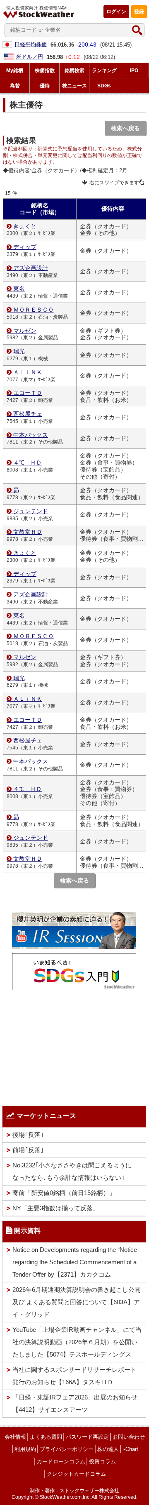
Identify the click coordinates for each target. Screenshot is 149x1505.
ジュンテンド (30, 511)
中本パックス (30, 435)
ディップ (24, 247)
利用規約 (25, 1449)
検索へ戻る (125, 128)
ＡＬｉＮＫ (27, 372)
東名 (19, 288)
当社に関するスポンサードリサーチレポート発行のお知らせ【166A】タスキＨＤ (74, 1375)
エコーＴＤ (27, 393)
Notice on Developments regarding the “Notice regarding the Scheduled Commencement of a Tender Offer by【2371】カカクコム (74, 1262)
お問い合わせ (129, 1437)
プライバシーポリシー (67, 1449)
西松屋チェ (27, 414)
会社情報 (15, 1437)
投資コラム (102, 1461)
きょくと (24, 226)
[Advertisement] (74, 1045)
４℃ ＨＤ (27, 462)
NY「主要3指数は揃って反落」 (55, 1208)
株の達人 (108, 1449)
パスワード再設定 (87, 1437)
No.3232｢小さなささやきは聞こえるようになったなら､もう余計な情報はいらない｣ (72, 1171)
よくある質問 (46, 1437)
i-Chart (130, 1449)
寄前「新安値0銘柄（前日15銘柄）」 (63, 1192)
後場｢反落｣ (28, 1134)
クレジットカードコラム (76, 1474)
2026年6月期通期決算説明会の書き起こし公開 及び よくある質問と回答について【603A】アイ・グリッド (76, 1302)
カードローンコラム (61, 1461)
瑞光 (19, 351)
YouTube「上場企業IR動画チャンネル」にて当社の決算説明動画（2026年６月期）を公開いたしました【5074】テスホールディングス (77, 1342)
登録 (139, 11)
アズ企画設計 (30, 268)
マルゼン (24, 330)
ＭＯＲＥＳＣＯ (33, 309)
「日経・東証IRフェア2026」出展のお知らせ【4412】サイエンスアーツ (74, 1403)
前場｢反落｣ (28, 1149)
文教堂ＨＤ (27, 531)
